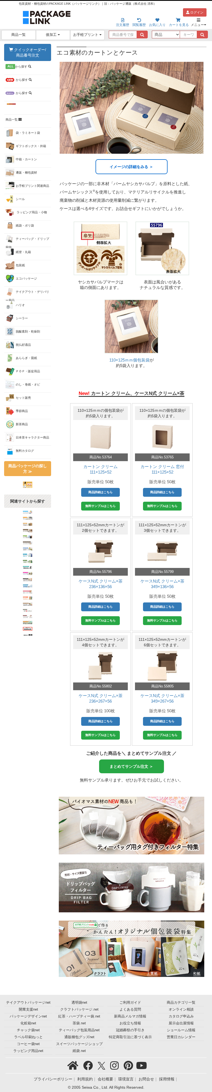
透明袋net (79, 1003)
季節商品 (22, 411)
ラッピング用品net (28, 1051)
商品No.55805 (162, 686)
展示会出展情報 (181, 1023)
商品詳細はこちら (100, 492)
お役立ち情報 (130, 1023)
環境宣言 (126, 1079)
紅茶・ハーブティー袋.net (79, 1016)
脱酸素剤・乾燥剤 (28, 331)
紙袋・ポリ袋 (25, 225)
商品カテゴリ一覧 (181, 1003)
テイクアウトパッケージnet (28, 1003)
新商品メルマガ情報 (130, 1016)
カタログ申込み (181, 1016)
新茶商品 (22, 424)
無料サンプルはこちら (100, 506)
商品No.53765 (162, 457)
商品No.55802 (100, 686)
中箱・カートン (26, 159)
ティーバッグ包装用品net (79, 1030)
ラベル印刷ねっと (28, 1037)
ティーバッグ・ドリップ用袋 (27, 242)
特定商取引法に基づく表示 (130, 1037)
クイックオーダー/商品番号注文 (29, 52)
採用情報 (166, 1079)
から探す (17, 66)
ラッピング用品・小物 (31, 212)
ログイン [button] (196, 12)
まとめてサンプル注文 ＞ (131, 766)
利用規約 (85, 1079)
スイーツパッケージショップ (79, 1044)
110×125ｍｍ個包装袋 (129, 360)
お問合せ (146, 1079)
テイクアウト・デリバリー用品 (27, 295)
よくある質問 (130, 1009)
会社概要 (105, 1079)
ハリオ (20, 305)
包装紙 (20, 265)
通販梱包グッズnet (79, 1037)
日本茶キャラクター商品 (32, 437)
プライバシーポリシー (53, 1079)
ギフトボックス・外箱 (31, 146)
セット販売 (23, 397)
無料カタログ (25, 450)
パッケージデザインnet (28, 1016)
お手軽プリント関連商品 (32, 185)
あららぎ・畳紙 (26, 358)
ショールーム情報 (181, 1030)
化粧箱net (28, 1023)
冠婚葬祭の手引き (130, 1030)
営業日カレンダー (181, 1037)
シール (20, 199)
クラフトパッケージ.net (79, 1009)
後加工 (52, 35)
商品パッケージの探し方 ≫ (27, 469)
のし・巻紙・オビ (28, 384)
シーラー (22, 318)
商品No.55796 (100, 572)
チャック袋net (28, 1030)
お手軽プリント (86, 35)
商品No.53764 (100, 457)
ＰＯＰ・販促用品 (28, 371)
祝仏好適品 (23, 344)
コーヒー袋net (28, 1044)
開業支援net (28, 1009)
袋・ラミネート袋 (28, 132)
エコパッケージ (26, 278)
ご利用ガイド (130, 1003)
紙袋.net (79, 1051)
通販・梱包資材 (26, 172)
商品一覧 (18, 35)
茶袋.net (79, 1023)
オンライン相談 (181, 1009)
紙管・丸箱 (23, 252)
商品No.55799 (162, 572)
